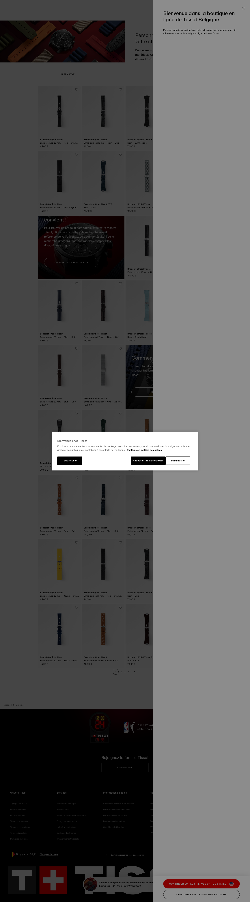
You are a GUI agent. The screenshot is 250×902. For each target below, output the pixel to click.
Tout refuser (69, 461)
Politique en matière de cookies (144, 450)
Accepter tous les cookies (148, 461)
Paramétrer (178, 461)
